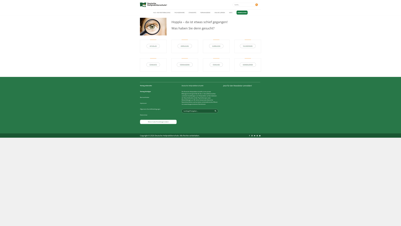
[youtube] (254, 136)
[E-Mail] (260, 136)
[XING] (257, 136)
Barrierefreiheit (144, 97)
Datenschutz (143, 115)
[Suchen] (256, 4)
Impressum (143, 103)
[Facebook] (249, 136)
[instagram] (252, 136)
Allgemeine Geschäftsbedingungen (150, 109)
